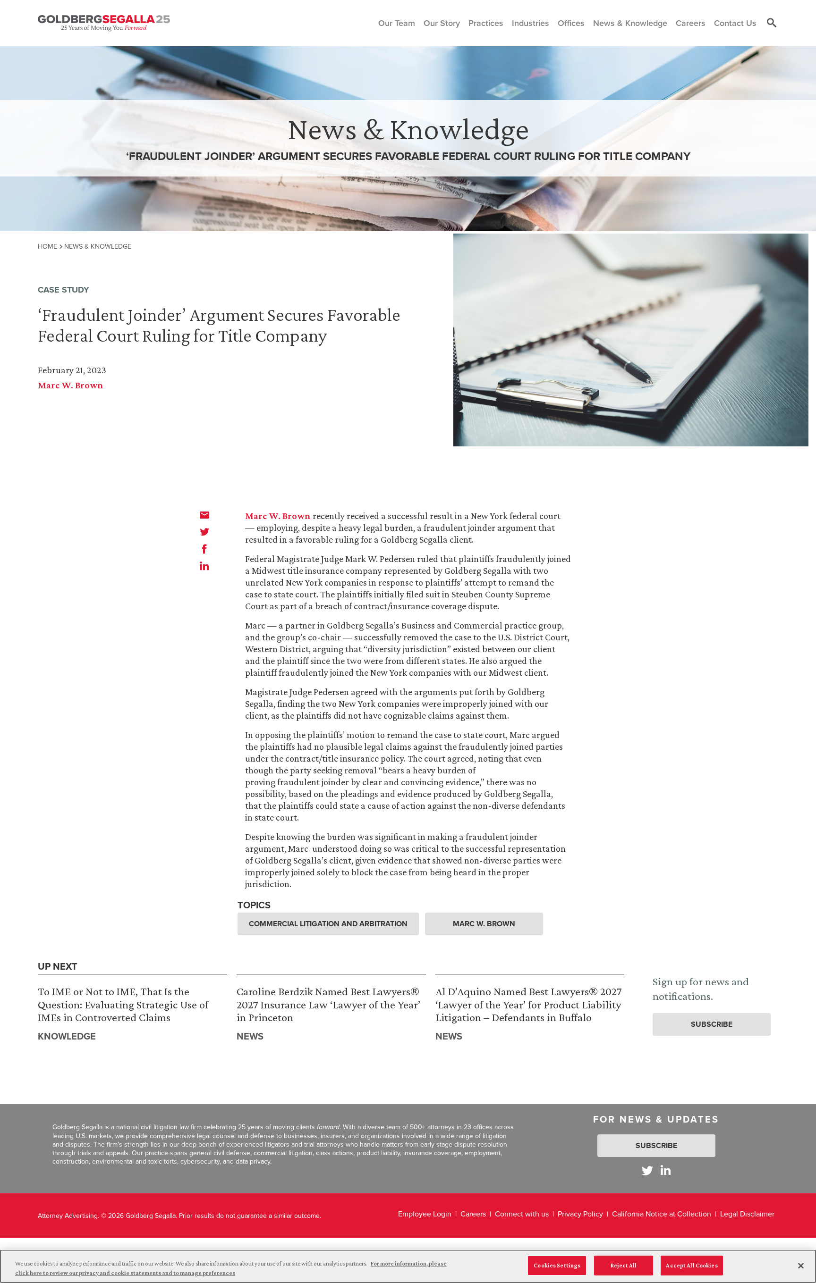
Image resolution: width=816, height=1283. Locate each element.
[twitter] (204, 532)
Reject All (624, 1265)
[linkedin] (204, 565)
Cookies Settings (557, 1265)
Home (47, 246)
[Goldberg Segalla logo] (104, 23)
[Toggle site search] (771, 23)
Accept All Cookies (691, 1265)
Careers (473, 1213)
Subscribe (711, 1024)
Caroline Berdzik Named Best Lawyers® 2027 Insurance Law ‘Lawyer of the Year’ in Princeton (328, 1004)
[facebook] (204, 548)
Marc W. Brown (70, 385)
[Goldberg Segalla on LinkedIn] (666, 1170)
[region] (408, 1266)
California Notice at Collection (661, 1213)
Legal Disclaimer (747, 1213)
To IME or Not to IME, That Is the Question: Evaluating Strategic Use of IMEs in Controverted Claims (123, 1004)
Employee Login (424, 1213)
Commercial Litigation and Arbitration (328, 923)
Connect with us (522, 1213)
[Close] (800, 1265)
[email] (204, 515)
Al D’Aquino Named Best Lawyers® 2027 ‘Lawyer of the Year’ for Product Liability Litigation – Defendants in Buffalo (528, 1004)
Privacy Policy (580, 1213)
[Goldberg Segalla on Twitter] (647, 1170)
